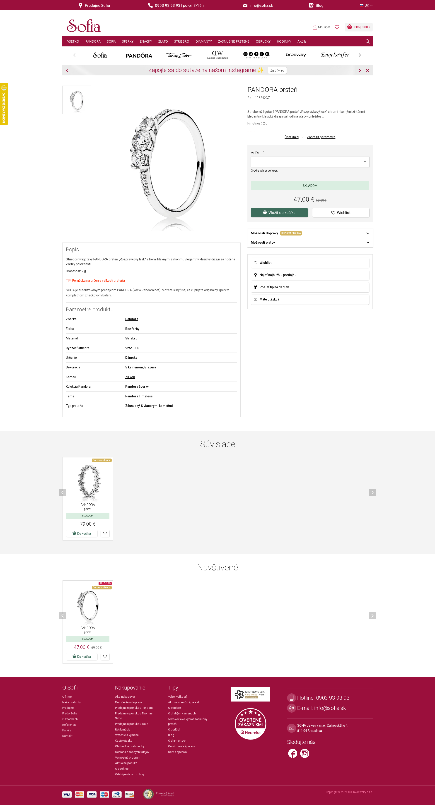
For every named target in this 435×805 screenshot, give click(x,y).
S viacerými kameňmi (157, 406)
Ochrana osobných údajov (132, 752)
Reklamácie (122, 729)
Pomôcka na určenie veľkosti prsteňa (98, 280)
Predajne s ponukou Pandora (134, 707)
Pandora (131, 319)
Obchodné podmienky (129, 746)
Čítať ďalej (292, 137)
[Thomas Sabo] (178, 55)
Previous (76, 56)
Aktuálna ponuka (126, 763)
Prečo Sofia (69, 713)
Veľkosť (257, 152)
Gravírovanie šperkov (182, 746)
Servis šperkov (177, 752)
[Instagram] (306, 755)
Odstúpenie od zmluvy (129, 774)
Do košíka (84, 533)
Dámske (131, 357)
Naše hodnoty (71, 702)
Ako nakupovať (125, 696)
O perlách (174, 729)
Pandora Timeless (139, 396)
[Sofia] (82, 24)
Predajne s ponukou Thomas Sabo (133, 716)
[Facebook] (294, 755)
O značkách (70, 719)
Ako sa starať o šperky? (183, 702)
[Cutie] (256, 55)
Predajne (68, 707)
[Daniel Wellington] (217, 55)
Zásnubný (132, 406)
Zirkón (130, 377)
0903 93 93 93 (333, 698)
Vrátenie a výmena (127, 735)
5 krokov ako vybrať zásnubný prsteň (187, 721)
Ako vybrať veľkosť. (266, 170)
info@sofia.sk (330, 708)
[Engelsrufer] (335, 55)
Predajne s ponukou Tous (131, 724)
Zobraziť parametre (321, 137)
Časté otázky (123, 740)
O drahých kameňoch (182, 713)
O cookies (121, 768)
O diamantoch (177, 740)
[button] (105, 533)
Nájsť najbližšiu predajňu (278, 275)
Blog (171, 735)
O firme (67, 696)
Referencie (69, 724)
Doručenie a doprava (128, 702)
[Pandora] (139, 55)
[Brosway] (296, 55)
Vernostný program (127, 757)
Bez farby (132, 329)
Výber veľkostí (177, 696)
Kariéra (66, 730)
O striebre (174, 707)
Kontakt (67, 736)
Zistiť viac (277, 70)
